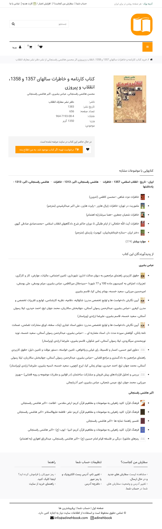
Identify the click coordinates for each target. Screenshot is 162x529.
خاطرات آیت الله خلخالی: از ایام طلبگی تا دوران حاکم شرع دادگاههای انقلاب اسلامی (92, 223)
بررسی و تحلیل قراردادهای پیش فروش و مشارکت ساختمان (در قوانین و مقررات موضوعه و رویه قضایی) (82, 374)
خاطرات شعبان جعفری (127, 214)
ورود (14, 47)
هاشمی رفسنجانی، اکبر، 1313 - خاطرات (76, 182)
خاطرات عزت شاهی (129, 197)
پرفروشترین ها (67, 508)
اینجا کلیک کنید (47, 479)
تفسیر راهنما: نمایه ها (127, 421)
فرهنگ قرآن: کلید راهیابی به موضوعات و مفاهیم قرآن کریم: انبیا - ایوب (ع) (98, 429)
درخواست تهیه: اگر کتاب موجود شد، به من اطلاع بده (47, 149)
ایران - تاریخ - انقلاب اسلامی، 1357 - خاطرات (128, 182)
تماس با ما (14, 3)
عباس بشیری (59, 94)
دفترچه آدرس (92, 483)
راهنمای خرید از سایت (41, 483)
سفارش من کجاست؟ (63, 3)
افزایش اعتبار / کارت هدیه (36, 3)
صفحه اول (98, 508)
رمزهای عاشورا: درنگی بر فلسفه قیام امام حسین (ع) (110, 438)
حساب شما (81, 3)
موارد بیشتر (139, 241)
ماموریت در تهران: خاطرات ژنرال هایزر (118, 206)
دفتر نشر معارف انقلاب (61, 102)
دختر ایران (134, 232)
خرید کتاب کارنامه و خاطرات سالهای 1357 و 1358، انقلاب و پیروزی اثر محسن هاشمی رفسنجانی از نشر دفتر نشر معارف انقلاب (81, 59)
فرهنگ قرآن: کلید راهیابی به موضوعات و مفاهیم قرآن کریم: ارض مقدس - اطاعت (94, 403)
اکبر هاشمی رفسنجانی (39, 94)
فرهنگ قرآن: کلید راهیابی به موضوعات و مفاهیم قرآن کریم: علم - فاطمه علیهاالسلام (92, 412)
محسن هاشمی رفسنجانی (81, 94)
